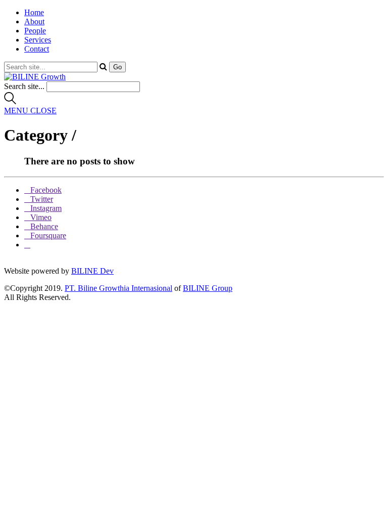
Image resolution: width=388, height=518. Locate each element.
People (35, 30)
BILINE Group (207, 288)
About (34, 21)
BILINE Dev (92, 271)
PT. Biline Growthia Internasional (118, 288)
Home (34, 12)
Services (37, 39)
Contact (36, 49)
